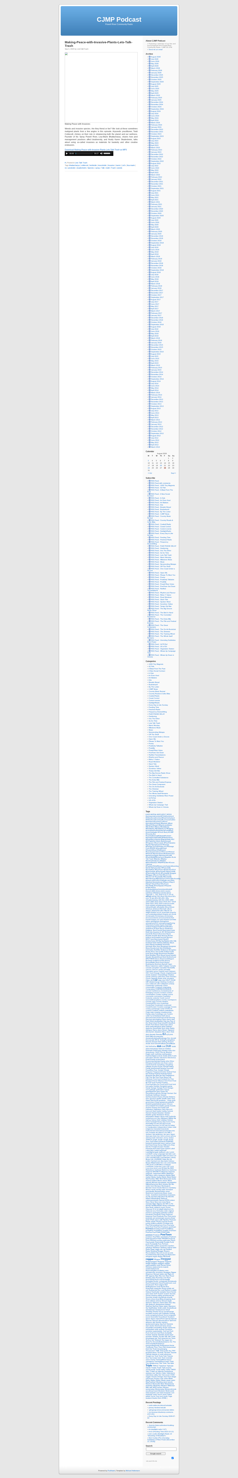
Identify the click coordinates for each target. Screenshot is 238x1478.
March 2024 (155, 122)
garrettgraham (151, 1091)
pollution (159, 1223)
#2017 (164, 814)
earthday (158, 1054)
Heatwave (161, 1115)
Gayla (162, 1091)
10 (165, 894)
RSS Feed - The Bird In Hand (162, 612)
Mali (147, 1175)
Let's (124, 165)
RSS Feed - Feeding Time (160, 537)
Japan (172, 1134)
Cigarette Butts (157, 978)
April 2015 (155, 363)
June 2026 (155, 61)
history (154, 1120)
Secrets (172, 1294)
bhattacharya (74, 165)
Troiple (154, 1368)
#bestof (155, 825)
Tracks (153, 1360)
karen (118, 165)
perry (174, 1216)
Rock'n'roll (158, 1279)
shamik (169, 1297)
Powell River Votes (156, 750)
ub (156, 1371)
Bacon (162, 928)
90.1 (164, 898)
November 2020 (157, 211)
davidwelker (159, 1021)
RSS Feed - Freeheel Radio (161, 540)
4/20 (161, 894)
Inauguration (152, 1127)
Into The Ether (154, 718)
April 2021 (155, 200)
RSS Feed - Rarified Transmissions (156, 589)
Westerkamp (169, 1384)
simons (159, 1301)
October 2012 (156, 431)
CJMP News (153, 689)
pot (161, 1225)
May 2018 (155, 279)
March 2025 (155, 95)
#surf (154, 884)
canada (149, 968)
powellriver (150, 1230)
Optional (149, 1211)
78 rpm (152, 898)
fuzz (147, 1086)
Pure (160, 1244)
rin (173, 1274)
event (171, 1063)
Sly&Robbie (153, 1308)
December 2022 (157, 154)
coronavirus (158, 996)
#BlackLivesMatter (165, 825)
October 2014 (156, 377)
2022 (156, 903)
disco (168, 1032)
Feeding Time (154, 707)
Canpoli (162, 971)
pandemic (149, 1214)
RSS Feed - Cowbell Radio (161, 524)
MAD (172, 1168)
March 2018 (155, 284)
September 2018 (157, 270)
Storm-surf (159, 1326)
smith (164, 1308)
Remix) (163, 1265)
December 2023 (157, 129)
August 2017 (156, 299)
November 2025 (157, 77)
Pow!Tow (157, 1227)
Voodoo (157, 1378)
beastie (155, 935)
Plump (158, 1221)
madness (158, 1170)
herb (167, 1116)
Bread (163, 955)
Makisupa (170, 1173)
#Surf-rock (165, 884)
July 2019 (154, 247)
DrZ (147, 1046)
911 (163, 900)
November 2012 (157, 429)
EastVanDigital (151, 1056)
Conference (156, 991)
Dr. (159, 1040)
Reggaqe (161, 1261)
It (164, 1132)
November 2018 (157, 265)
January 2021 (156, 206)
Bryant (162, 959)
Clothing (163, 982)
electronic (164, 1057)
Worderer (161, 1391)
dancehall (165, 1017)
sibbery (153, 1301)
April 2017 (155, 309)
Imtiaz (172, 1125)
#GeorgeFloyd (161, 848)
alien (162, 910)
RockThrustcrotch (152, 1283)
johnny (173, 1136)
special (168, 1319)
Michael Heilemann (133, 1471)
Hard (155, 1111)
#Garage (166, 845)
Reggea (154, 1263)
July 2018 (154, 274)
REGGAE (166, 1256)
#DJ (172, 839)
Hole (159, 1120)
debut (170, 1025)
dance (167, 1016)
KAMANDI (169, 1141)
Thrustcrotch (150, 1351)
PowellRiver (169, 1229)
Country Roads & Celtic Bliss (159, 694)
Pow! (152, 1227)
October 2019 (156, 240)
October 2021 (156, 186)
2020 (148, 903)
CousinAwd (150, 1005)
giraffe (159, 1098)
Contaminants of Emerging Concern (159, 991)
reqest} (165, 1267)
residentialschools (152, 1269)
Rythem (168, 1290)
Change (157, 973)
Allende (167, 910)
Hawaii (154, 1113)
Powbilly (152, 748)
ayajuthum (150, 928)
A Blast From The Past (157, 669)
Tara (159, 1338)
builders (156, 960)
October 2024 (156, 107)
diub (147, 1034)
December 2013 (157, 399)
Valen (164, 1373)
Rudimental (153, 1290)
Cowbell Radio (154, 696)
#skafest (149, 882)
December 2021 (157, 181)
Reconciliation (151, 1253)
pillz (161, 1220)
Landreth (149, 1154)
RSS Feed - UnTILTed (159, 644)
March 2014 (155, 392)
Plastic (148, 1221)
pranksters (165, 1237)
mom (152, 1186)
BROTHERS (150, 959)
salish (174, 1290)
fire (161, 1075)
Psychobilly (159, 1242)
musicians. (172, 1195)
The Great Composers (157, 784)
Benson (170, 937)
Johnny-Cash (151, 1138)
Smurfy (156, 1311)
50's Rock (161, 896)
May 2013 (155, 415)
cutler (148, 1016)
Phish (152, 1220)
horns (168, 1122)
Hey (159, 1118)
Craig (148, 1012)
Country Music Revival (157, 691)
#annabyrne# (151, 823)
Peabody (160, 1216)
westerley (149, 1385)
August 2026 (156, 57)
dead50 (165, 1023)
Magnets (164, 1172)
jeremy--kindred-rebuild (157, 1407)
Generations (150, 1093)
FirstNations (169, 1075)
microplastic (162, 1182)
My (149, 1197)
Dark (148, 1021)
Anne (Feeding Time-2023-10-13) (161, 1431)
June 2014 (155, 386)
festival (152, 1074)
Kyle (158, 1148)
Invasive (111, 165)
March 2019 (155, 256)
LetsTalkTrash (154, 1157)
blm (168, 944)
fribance (161, 1081)
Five (151, 1077)
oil (158, 1209)
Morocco (165, 1188)
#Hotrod (171, 852)
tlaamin (155, 1354)
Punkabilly (154, 1244)
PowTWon (157, 1237)
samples (163, 1292)
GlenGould (154, 1100)
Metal (170, 1180)
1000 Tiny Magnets (156, 664)
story (165, 1326)
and (147, 914)
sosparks (172, 1315)
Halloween (158, 1109)
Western (164, 1385)
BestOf (166, 939)
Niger (154, 1204)
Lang (155, 1154)
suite (157, 1329)
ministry (166, 1184)
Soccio (161, 1311)
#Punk (158, 873)
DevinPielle (157, 1028)
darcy (169, 1019)
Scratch (161, 1294)
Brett (165, 957)
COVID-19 (168, 1009)
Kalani (156, 1141)
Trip (168, 1363)
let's (172, 1156)
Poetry (151, 743)
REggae (157, 1259)
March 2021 (155, 202)
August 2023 (156, 138)
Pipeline (166, 1220)
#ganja (148, 845)
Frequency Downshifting (158, 712)
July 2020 (154, 220)
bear (164, 934)
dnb (171, 1034)
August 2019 (156, 245)
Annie (174, 914)
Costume (149, 998)
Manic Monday (154, 725)
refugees (149, 1256)
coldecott (84, 165)
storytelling (158, 1327)
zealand (149, 1398)
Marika (168, 1175)
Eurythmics (156, 1063)
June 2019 (155, 250)
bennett (163, 937)
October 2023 (156, 134)
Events (154, 1065)
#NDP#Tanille (163, 862)
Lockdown (167, 1164)
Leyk (162, 1157)
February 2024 (156, 125)
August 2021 (156, 191)
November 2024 (157, 104)
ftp (147, 1082)
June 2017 (155, 304)
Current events (154, 700)
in (146, 1127)
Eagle (148, 1054)
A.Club (151, 673)
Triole (165, 1363)
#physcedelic (156, 868)
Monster (149, 1188)
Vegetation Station (156, 802)
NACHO (171, 1197)
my (147, 1197)
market (148, 1177)
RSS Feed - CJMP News (160, 514)
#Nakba (163, 861)
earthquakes (166, 1054)
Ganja (148, 1088)
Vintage (160, 1377)
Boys (152, 953)
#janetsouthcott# (165, 855)
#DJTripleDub (151, 841)
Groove (170, 1104)
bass (173, 930)
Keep (155, 1145)
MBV (158, 1179)
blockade (149, 946)
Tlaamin (173, 1352)
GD (166, 1091)
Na (166, 1197)
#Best (170, 823)
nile (163, 1204)
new (160, 1202)
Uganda (161, 1371)
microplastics (171, 1182)
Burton (167, 962)
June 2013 (155, 413)
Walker (153, 1380)
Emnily (153, 1059)
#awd (158, 823)
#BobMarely (164, 827)
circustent (170, 978)
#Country (149, 834)
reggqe (167, 1263)
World (167, 1391)
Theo (156, 1347)
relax (159, 1265)
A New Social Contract (157, 671)
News (168, 1202)
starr (147, 1326)
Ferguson (149, 1072)
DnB (147, 1036)
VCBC (172, 1375)
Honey (160, 1122)
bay (151, 932)
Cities (148, 980)
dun (173, 1050)
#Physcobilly (166, 868)
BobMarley (167, 948)
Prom (148, 1240)
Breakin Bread (154, 682)
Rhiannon (149, 1274)
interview (168, 1131)
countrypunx (171, 1000)
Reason (167, 1251)
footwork (164, 1079)
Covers (173, 1007)
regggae (161, 1263)
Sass (151, 1294)
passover (149, 1216)
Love (164, 1166)
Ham (164, 1109)
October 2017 (156, 295)
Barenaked (167, 930)
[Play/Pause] (67, 153)
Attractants (150, 925)
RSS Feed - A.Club (158, 498)
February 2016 (156, 340)
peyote (167, 1218)
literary (148, 1163)
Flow (157, 1077)
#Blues (157, 827)
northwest (171, 1205)
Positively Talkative (156, 746)
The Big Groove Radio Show (159, 773)
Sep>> (173, 473)
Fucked (159, 1082)
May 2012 (155, 442)
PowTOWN (156, 1232)
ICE (163, 1125)
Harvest (149, 1113)
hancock (149, 1111)
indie (174, 1127)
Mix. (172, 1184)
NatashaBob (156, 1198)
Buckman (149, 960)
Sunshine (168, 1329)
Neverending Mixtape (157, 732)
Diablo (172, 1028)
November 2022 (157, 157)
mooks (159, 1188)
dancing (172, 1017)
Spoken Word (154, 766)
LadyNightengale (152, 1152)
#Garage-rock (151, 846)
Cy (151, 1016)
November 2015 (157, 347)
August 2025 (156, 84)
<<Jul (150, 473)
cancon (149, 969)
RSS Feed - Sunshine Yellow (162, 604)
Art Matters (153, 678)
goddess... (163, 1100)
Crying (148, 1014)
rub (147, 1290)
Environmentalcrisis (153, 1061)
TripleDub (163, 1366)
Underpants (168, 1371)
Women (166, 1387)
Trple (164, 1368)
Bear (161, 934)
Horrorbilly (149, 1123)
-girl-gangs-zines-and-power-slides (161, 1410)
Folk (169, 1077)
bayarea (156, 932)
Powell (156, 1229)
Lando (171, 1152)
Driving (165, 1042)
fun (158, 1084)
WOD (155, 1387)
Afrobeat (149, 909)
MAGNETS (157, 1172)
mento (165, 1180)
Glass (148, 1100)
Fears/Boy (150, 1070)
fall (167, 1066)
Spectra (155, 1320)
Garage (154, 1088)
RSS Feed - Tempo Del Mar (161, 606)
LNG (148, 1164)
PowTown (166, 1234)
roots (159, 1286)
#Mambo (157, 859)
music (170, 1193)
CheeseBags (163, 975)
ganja (170, 1086)
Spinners (173, 1320)
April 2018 (155, 281)
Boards (153, 948)
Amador (154, 912)
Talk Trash (171, 1336)
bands (160, 930)
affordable (161, 907)
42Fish (149, 896)
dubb (174, 1046)
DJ (164, 1034)
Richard (156, 1274)
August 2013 (156, 408)
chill (159, 976)
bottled (167, 951)
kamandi (149, 1143)
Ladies (156, 1150)
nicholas (149, 1204)
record (165, 1253)
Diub (172, 1032)
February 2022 (156, 177)
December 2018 (157, 263)
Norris (165, 1205)
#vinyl (148, 891)
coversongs (155, 1009)
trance (169, 1360)
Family (148, 1068)
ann (170, 914)
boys (148, 953)
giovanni (153, 1098)
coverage (167, 1007)
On (172, 1209)
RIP (147, 1276)
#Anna (164, 821)
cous (158, 1003)
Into (147, 1132)
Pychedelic (150, 1246)
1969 (171, 900)
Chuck (148, 978)
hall (167, 1107)
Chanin (163, 973)
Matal (169, 1177)
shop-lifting (159, 1299)
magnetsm (157, 1173)
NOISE (148, 1205)
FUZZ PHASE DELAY (157, 714)
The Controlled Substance (158, 777)
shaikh (155, 1297)
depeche (149, 1028)
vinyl (165, 1377)
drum (153, 1043)
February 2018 (156, 286)
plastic (153, 1221)
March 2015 (155, 365)
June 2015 (155, 358)
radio (174, 1247)
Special (173, 1319)
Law (173, 1154)
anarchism (166, 912)
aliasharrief (156, 910)
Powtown (156, 1235)
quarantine (164, 1246)
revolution (160, 1272)
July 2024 (154, 113)
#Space (166, 882)
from (166, 1081)
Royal (164, 1288)
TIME (157, 1351)
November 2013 (157, 402)
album (169, 909)
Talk (103, 168)
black (148, 944)
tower (155, 1358)
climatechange (154, 982)
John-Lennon (165, 1136)
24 (149, 468)
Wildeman (171, 1385)
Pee (166, 1216)
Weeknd (149, 1384)
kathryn (169, 1143)
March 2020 (155, 229)
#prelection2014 (170, 869)
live (162, 1163)
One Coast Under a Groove (159, 737)
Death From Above (153, 1025)
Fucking (165, 1082)
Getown (163, 1095)
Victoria (154, 1377)
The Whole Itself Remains (158, 793)
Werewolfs (156, 1384)
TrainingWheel (161, 1360)
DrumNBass (170, 1043)
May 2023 (155, 143)
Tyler (148, 1371)
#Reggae (149, 875)
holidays (164, 1120)
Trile (161, 1363)
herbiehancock (151, 1118)
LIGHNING (158, 1159)
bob (158, 948)
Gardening (153, 716)
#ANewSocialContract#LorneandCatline (160, 820)
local (151, 1164)
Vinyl (169, 1377)
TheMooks (150, 1347)
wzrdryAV (149, 1394)
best (152, 939)
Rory (167, 1286)
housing (149, 1125)
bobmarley (150, 950)
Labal (172, 1148)
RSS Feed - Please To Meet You (163, 575)
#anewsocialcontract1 (154, 821)
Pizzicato (172, 1220)
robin (154, 1278)
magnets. (149, 1173)
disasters (158, 1032)
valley (156, 1375)
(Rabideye (157, 893)
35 (170, 894)
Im (169, 1125)
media (173, 1179)
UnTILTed (152, 798)
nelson (172, 1200)
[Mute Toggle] (101, 153)
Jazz (148, 1136)
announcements (165, 918)
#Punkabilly (165, 873)
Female (166, 1070)
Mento (160, 1180)
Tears (173, 1338)
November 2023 (157, 132)
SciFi (156, 1294)
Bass (148, 932)
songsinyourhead (157, 1315)
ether (168, 1061)
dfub (168, 1028)
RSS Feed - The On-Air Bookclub (163, 629)
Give (173, 1098)
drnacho (171, 1042)
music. (148, 1195)
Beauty (165, 935)
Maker (163, 1173)
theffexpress (165, 1345)
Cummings (159, 1014)
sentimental (167, 1295)
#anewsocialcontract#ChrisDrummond (160, 816)
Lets (147, 1157)
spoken (165, 1322)
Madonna (165, 1170)
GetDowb (149, 1095)
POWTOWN (165, 1232)
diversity (152, 1034)
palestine (164, 1213)
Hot (157, 1123)
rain (161, 1249)
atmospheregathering (167, 923)
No (172, 1204)
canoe (156, 971)
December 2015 (157, 345)
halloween (150, 1109)
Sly (147, 1308)
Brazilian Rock (155, 955)
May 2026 (155, 63)
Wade (170, 1378)
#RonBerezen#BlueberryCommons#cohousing (163, 878)
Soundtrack (163, 1317)
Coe (147, 984)
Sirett (162, 1302)
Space (153, 1319)
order (166, 1211)
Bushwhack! (153, 684)
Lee (152, 1156)
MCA (162, 1179)
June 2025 (155, 88)
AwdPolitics (168, 927)
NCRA (167, 1200)
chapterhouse (171, 973)
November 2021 (157, 184)
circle (165, 978)
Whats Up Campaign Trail (158, 805)
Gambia (156, 1086)
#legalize (168, 857)
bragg (156, 953)
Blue (155, 946)
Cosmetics (166, 996)
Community (150, 985)
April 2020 (155, 227)
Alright (148, 912)
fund (166, 1084)
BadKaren (169, 928)
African (171, 907)
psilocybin (167, 1240)
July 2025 (154, 86)
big (162, 941)
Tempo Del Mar (154, 771)
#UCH (153, 887)
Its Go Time (153, 721)
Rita (160, 1276)
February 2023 (156, 150)
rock (165, 1278)
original (171, 1211)
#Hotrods (149, 853)
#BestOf (149, 825)
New (156, 1202)
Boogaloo (172, 950)
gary (158, 1091)
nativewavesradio (152, 1200)
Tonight (149, 1356)
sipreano (149, 1302)
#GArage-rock (161, 846)
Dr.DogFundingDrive (167, 1040)
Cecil (152, 973)
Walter (158, 1380)
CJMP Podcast (119, 19)
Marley (154, 1177)
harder (159, 1111)
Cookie (158, 994)
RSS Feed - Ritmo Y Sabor (161, 595)
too (153, 1356)
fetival (169, 1074)
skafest (167, 1304)
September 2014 (157, 379)
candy (160, 969)
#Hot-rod (164, 852)
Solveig (172, 1313)
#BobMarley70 (160, 829)
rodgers (162, 1285)
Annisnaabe (150, 916)
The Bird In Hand (155, 775)
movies (159, 1189)
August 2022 (156, 163)
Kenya (160, 1145)
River (168, 1276)
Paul (155, 1216)
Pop (147, 1225)
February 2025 (156, 98)
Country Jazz (151, 1001)
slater (166, 1306)
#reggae (173, 873)
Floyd (161, 1077)
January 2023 (156, 152)
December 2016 (157, 318)
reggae (150, 1259)
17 (168, 894)
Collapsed (164, 984)
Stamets (170, 1324)
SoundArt (155, 1317)
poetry (148, 1223)
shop (153, 1299)
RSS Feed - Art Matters (159, 502)
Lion (159, 1161)
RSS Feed (155, 481)
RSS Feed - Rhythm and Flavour (163, 593)
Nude (151, 1207)
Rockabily (149, 1281)
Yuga (170, 1396)
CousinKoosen (151, 1007)
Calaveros (154, 966)
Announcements (152, 918)
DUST (157, 1052)
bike (172, 941)
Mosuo (148, 1189)
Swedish (161, 1335)
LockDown (150, 1166)
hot (154, 1123)
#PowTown (159, 869)
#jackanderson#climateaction (164, 853)
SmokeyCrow (160, 1310)
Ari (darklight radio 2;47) (157, 1429)
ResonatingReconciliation (155, 1270)
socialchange (169, 1311)
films (158, 1075)
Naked (148, 1198)
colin (158, 984)
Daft (163, 1016)
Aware (162, 925)
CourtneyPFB (151, 1003)
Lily (170, 1159)
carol (167, 971)
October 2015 (156, 349)
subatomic (172, 1327)
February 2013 (156, 422)
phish (148, 1220)
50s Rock (168, 896)
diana (160, 1030)
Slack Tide (153, 764)
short (173, 1299)
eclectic (160, 1056)
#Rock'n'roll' (150, 877)
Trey (147, 1363)
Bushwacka (150, 964)
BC (163, 932)
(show (169, 893)
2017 (170, 902)
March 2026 (155, 68)
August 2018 (156, 272)
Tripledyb (170, 1366)
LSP (168, 1166)
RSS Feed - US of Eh (159, 646)
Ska (173, 1302)
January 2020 (156, 234)
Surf (165, 1331)
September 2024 (157, 109)
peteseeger (160, 1218)
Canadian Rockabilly (167, 968)
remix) (168, 1265)
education (150, 1057)
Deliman (169, 1026)
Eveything (169, 1065)
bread (168, 955)
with (151, 1387)
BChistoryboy (170, 932)
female (161, 1070)
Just (151, 1141)
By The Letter (154, 687)
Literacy (171, 1161)
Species (91, 168)
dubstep (165, 1050)
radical (170, 1247)
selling (160, 1295)
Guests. (173, 1106)
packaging (157, 1213)
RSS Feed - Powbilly (158, 582)
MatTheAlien (151, 1179)
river (164, 1276)
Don (169, 1038)
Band (155, 930)
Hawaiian (160, 1113)
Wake (148, 1380)
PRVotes (153, 1240)
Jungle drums (168, 1139)
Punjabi (167, 1242)
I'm (160, 1125)
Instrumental (150, 1131)
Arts (150, 680)
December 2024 (157, 102)
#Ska (172, 880)
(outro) (167, 891)
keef (147, 1145)
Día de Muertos (166, 1052)
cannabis (166, 969)
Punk (172, 1242)
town (160, 1358)
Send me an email (155, 49)
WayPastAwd (151, 1382)
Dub (169, 1046)
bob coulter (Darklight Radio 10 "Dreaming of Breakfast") (159, 1435)
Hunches (155, 1125)
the (171, 1342)
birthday (160, 943)
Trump (158, 1369)
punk (148, 1244)
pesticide (71, 168)
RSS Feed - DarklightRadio (161, 531)
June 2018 (155, 277)
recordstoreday (151, 1255)
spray (97, 168)
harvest (170, 1111)
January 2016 (156, 343)
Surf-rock (153, 1333)
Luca (172, 1166)
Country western (162, 1001)
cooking (164, 994)
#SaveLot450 (151, 880)
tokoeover (167, 1354)
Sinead (164, 1301)
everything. (161, 1065)
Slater (161, 1306)
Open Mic (152, 739)
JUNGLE (149, 1139)
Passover (169, 1214)
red (166, 1255)
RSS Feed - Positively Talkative (162, 579)
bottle (161, 951)
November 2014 (157, 374)
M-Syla (164, 1168)
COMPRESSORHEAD (163, 989)
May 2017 (155, 306)
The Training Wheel (156, 791)
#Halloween (161, 850)
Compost (158, 987)
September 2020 (157, 215)
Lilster (164, 1159)
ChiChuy (154, 976)
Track (148, 1360)
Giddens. (172, 1097)
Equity (163, 1061)
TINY (174, 1351)
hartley (164, 1111)
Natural (162, 1200)
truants (168, 1368)
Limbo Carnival (151, 1161)
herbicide (93, 165)
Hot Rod (162, 1123)
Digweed (171, 1030)
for (169, 1079)
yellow (148, 1396)
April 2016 (155, 336)
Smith (160, 1308)
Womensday (160, 1389)
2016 (165, 902)
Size (170, 1302)
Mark (173, 1175)
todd (107, 168)
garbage (152, 1090)
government (150, 1102)
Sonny (166, 1315)
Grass (157, 1102)
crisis (152, 1012)
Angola (166, 914)
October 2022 (156, 159)
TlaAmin (149, 1354)
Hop (164, 1122)
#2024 (169, 814)
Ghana (160, 1097)
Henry (162, 1116)
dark (173, 1019)
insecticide (102, 165)
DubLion (162, 1049)
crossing (157, 1012)
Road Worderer (154, 762)
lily (168, 1159)
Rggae (173, 1272)
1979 (148, 902)
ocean (163, 1207)
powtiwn (166, 1230)
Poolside (166, 1223)
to (159, 1354)
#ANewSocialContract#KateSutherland (160, 818)
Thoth (155, 1349)
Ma (168, 1168)
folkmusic (149, 1079)
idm (166, 1125)
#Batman (164, 823)
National (164, 1198)
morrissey (172, 1188)
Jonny (166, 1138)
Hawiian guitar (151, 1115)
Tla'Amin (160, 1352)
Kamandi (162, 1141)
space (148, 1319)
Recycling (161, 1255)
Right (170, 1274)
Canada (173, 966)
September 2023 (157, 136)
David (152, 1021)
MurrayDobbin (160, 1191)
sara (147, 1294)
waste (168, 1380)
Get (175, 1093)
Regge (148, 1263)
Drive (160, 1042)
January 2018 (156, 288)
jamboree (159, 1134)
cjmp (160, 980)
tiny (170, 1351)
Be (152, 934)
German (170, 1093)
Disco (164, 1032)
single (169, 1301)
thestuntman (171, 1347)
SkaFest (149, 1306)
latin (170, 1154)
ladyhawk (162, 1150)
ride (166, 1274)
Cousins (160, 1007)
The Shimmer (154, 789)
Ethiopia (149, 1063)
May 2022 (155, 170)
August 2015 (156, 354)
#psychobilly (170, 871)
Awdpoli (155, 927)
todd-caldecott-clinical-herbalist (160, 1405)
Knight (155, 1147)
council (167, 998)
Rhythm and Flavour (156, 757)
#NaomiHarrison (152, 862)
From (170, 1081)
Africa (167, 907)
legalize (159, 1156)
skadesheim (81, 168)
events (148, 1065)
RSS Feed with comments (160, 483)
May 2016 (155, 333)
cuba (153, 1014)
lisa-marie (131, 165)
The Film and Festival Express (160, 782)
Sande (173, 1292)
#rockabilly (159, 877)
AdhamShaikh (151, 907)
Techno (149, 1340)
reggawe (168, 1261)
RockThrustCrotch (166, 1283)
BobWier (157, 950)
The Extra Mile (154, 780)
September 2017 (157, 297)
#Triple (148, 887)
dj (167, 1034)
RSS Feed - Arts (157, 505)
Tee (163, 1340)
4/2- (157, 894)
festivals (164, 1074)
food (159, 1079)
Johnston (160, 1138)
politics (153, 1223)
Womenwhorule (170, 1389)
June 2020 (155, 222)
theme (172, 1345)
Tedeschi (158, 1340)
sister (166, 1302)
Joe (158, 1136)
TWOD (173, 1369)
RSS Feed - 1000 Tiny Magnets (163, 485)
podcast (164, 1221)
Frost (174, 1081)
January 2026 (156, 73)
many (156, 1175)
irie (157, 1132)
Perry (170, 1216)
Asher (148, 921)
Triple (149, 1365)
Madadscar (150, 1170)
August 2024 (156, 111)
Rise (157, 1276)
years (165, 1394)
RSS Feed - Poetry (158, 577)
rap (164, 1249)
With (147, 1387)
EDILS (170, 1056)
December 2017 (157, 290)
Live (165, 1163)
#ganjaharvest (157, 845)
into (173, 1131)
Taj (160, 1336)
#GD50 (153, 848)
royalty (169, 1288)
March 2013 (155, 420)
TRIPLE (156, 1366)
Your (158, 1396)
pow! (148, 1227)
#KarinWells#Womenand (155, 857)
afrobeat (156, 909)
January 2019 (156, 261)
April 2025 (155, 93)
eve (162, 1063)
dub (159, 1046)
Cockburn (170, 982)
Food (155, 1079)
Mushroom (150, 1193)
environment (160, 1059)
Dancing (149, 1019)
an (158, 912)
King (173, 1145)
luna (152, 1168)
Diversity (159, 1034)
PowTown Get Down (156, 753)
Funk (170, 1084)
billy (175, 941)
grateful (171, 1102)
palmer (170, 1213)
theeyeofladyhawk (153, 1345)
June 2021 (155, 195)
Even (166, 1063)
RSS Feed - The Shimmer (160, 631)
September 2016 (157, 324)
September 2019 (157, 243)
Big (160, 941)
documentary (158, 1036)
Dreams (149, 1042)
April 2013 (155, 417)
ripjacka (152, 1276)
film (154, 1075)
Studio (165, 1327)
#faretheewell (166, 841)
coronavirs (150, 996)
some (148, 1315)
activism (152, 905)
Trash (113, 168)
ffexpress (149, 1075)
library (148, 1159)
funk (174, 1084)
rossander (158, 1288)
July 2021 (154, 193)
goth (174, 1100)
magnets (171, 1172)
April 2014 (155, 390)
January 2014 (156, 397)
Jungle (160, 1139)
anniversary (168, 916)
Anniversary (159, 916)
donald (173, 1038)
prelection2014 (151, 1238)
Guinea (149, 1107)
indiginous (150, 1129)
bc (161, 932)
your (162, 1396)
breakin (173, 955)
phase (172, 1218)
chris (168, 976)
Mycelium (161, 1197)
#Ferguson (150, 843)
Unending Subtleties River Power (161, 796)
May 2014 (155, 388)
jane (168, 1134)
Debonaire (164, 1025)
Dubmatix (149, 1050)
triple (172, 1363)
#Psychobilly (150, 873)
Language (161, 1154)
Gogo (169, 1100)
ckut (164, 980)
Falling (171, 1066)
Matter (173, 1177)
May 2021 (155, 197)
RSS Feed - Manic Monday (161, 557)
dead (155, 1023)
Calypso (166, 966)
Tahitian (155, 1336)
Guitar (163, 1107)
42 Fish (151, 666)
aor (158, 919)
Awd (166, 925)
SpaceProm (160, 1319)
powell (162, 1229)
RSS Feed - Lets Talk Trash (161, 555)
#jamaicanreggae (152, 855)
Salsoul (149, 1292)
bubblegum (169, 959)
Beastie (149, 935)
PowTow (149, 1232)
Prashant (172, 1237)
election (157, 1057)
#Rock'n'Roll (158, 875)
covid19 (149, 1010)
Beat (160, 935)
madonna (172, 1170)
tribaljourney (154, 1363)
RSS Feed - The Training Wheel (163, 634)
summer (162, 1329)
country (164, 1000)
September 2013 (157, 406)
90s (167, 898)
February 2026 (156, 70)
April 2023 (155, 145)
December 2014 (157, 372)
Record (159, 1253)
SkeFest (155, 1306)
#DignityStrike (166, 839)
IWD (169, 1132)
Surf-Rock (161, 1333)
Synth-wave (169, 1335)
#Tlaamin (167, 886)
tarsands (164, 1338)
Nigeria (159, 1204)
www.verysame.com (167, 1393)
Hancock (169, 1109)
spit (154, 1322)
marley (159, 1177)
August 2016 (156, 327)
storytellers (150, 1327)
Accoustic (170, 903)
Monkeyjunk (165, 1186)
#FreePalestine (169, 843)
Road (172, 1276)
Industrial (157, 1129)
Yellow (169, 1394)
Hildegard (164, 1118)
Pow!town (165, 1227)
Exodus (155, 1066)
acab (165, 903)
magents (149, 1172)
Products (171, 1238)
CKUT (168, 980)
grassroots (164, 1102)
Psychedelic (150, 1242)
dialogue (149, 1030)
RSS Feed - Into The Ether (161, 550)
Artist (174, 919)
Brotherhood (171, 957)
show (148, 1301)
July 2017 (154, 302)
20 (161, 465)
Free (172, 1079)
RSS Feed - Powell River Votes (162, 584)
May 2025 (155, 91)
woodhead (150, 1391)
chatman (154, 975)
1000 (167, 900)
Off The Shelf (154, 734)
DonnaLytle (150, 1040)
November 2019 (157, 238)
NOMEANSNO (157, 1205)
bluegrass (172, 946)
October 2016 (156, 322)
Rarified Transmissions (157, 755)
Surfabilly (168, 1333)
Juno (148, 1141)
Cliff (147, 982)
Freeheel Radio (154, 709)
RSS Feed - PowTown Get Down (163, 586)
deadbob (171, 1023)
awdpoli (149, 927)
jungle (155, 1139)
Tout (151, 1358)
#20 (149, 814)
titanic (154, 1352)
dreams (155, 1042)
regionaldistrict (151, 1265)
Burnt (158, 962)
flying (166, 1077)
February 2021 (156, 204)
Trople (159, 1368)
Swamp (155, 1335)
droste (148, 1043)
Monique (157, 1186)
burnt (162, 962)
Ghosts (166, 1097)
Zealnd (155, 1398)
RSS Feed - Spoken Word (160, 602)
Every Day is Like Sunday (158, 705)
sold (160, 1313)
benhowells (156, 937)
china (163, 976)
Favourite (169, 1068)
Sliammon (172, 1306)
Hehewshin (150, 1116)
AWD (170, 925)
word (156, 1391)
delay (164, 1026)
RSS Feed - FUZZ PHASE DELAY (163, 546)
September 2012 (157, 433)
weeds (119, 168)
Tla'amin (167, 1352)
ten (171, 1340)
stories (152, 1326)
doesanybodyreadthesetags (156, 1038)
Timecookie (164, 1351)
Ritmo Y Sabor (154, 759)
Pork (151, 1225)
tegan (167, 1340)
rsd (173, 1288)
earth (153, 1054)
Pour (165, 1225)
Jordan (171, 1138)
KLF (150, 1147)
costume (156, 998)
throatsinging (162, 1349)
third (147, 1349)
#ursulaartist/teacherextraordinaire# (159, 889)
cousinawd (167, 1005)
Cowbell (155, 1010)
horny (173, 1122)
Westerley (157, 1385)
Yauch (160, 1394)
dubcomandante (152, 1049)
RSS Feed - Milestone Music (161, 560)
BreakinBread (157, 957)
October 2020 (156, 213)
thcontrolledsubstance (161, 1342)
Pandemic (157, 1214)
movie (153, 1189)
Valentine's (171, 1373)
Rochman (159, 1278)
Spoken (159, 1322)
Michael (155, 1182)
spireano (149, 1322)
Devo (164, 1028)
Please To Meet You (156, 741)
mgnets (149, 1182)
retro (167, 1270)
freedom (149, 1081)
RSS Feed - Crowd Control (161, 526)
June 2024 (155, 116)
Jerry (155, 1136)
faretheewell (155, 1068)
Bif (157, 941)
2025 (161, 903)
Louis (156, 1166)
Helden (157, 1116)
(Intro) (158, 891)
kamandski (157, 1143)
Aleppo (149, 910)
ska (147, 1304)
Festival (158, 1074)
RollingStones (151, 1286)
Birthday (166, 943)
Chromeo (173, 976)
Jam (154, 1134)
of (156, 1209)
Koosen (161, 1147)
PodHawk (111, 1471)
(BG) (154, 891)
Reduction (172, 1255)
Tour (147, 1358)
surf (168, 1331)
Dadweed (158, 1016)
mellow (154, 1180)
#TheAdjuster (159, 886)
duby (170, 1050)
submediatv (150, 1329)
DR (156, 1040)
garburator (160, 1090)
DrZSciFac (153, 1046)
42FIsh (154, 896)
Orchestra (160, 1211)
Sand (169, 1292)
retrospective (151, 1272)
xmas (155, 1394)
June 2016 (155, 331)
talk (162, 1336)
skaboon (152, 1304)
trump (153, 1369)
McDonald (167, 1179)
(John (163, 891)
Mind (161, 1184)
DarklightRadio (154, 703)
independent (163, 1127)
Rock (169, 1278)
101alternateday (152, 900)
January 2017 (156, 315)
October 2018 (156, 268)
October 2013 (156, 404)
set (173, 1295)
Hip (175, 1118)
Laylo (148, 1156)
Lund (160, 1168)
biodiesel (149, 943)
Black (172, 943)
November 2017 (157, 293)
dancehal (149, 1017)
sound (148, 1317)
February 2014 (156, 395)
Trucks (148, 1369)
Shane (148, 1299)
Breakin (149, 957)
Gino (148, 1098)
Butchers (158, 964)
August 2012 (156, 436)
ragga (157, 1249)
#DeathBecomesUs (153, 839)
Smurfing (149, 1311)
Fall (164, 1066)
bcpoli (148, 934)
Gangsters (164, 1086)
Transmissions (159, 1361)
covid (162, 1009)
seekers (154, 1295)
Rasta (148, 1251)
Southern (171, 1317)
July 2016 (154, 329)
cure (165, 1014)
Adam (169, 905)
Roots (163, 1286)
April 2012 (155, 445)
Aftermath (163, 909)
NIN (167, 1204)
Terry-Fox (149, 1342)
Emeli (148, 1059)
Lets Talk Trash (81, 163)
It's (166, 1132)
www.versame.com (153, 1393)
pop (171, 1223)
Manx (151, 1175)
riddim (162, 1274)
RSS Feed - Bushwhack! (160, 509)
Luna (148, 1168)
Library (173, 1157)
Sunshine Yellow (155, 768)
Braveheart (163, 953)
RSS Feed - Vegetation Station (162, 649)
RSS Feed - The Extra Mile (161, 619)
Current (170, 1014)
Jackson (149, 1134)
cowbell (161, 1010)
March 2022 (155, 175)
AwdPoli (161, 927)
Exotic (160, 1066)
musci (168, 1191)
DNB (151, 1036)
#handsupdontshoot (153, 852)
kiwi (147, 1147)
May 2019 (155, 252)
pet (154, 1218)
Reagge (160, 1251)
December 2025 (157, 75)
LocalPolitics (158, 1164)
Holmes (170, 1120)
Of (154, 1209)
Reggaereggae (152, 1261)
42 (172, 894)
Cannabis (149, 971)
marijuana (162, 1175)
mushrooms (158, 1193)
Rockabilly (166, 1279)
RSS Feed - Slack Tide (159, 599)
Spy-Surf (163, 1324)
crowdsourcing (166, 1012)
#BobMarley (150, 829)
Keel (151, 1145)
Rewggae (167, 1272)
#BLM (148, 827)
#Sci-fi (158, 880)
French (155, 1081)
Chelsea (171, 975)
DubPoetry (157, 1050)
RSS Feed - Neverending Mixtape (163, 564)
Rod (157, 1285)
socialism (149, 1313)
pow (172, 1225)
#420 (159, 814)
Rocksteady (172, 1281)
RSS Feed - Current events (161, 529)
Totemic (170, 1356)
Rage (153, 1249)
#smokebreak (158, 882)
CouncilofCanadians (153, 1000)
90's (160, 898)
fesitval (170, 1072)
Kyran (162, 1148)
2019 (174, 902)
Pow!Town (150, 1229)
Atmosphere (164, 921)
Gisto (169, 1098)
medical (149, 1180)
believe (149, 937)
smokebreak (150, 1310)
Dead (160, 1023)
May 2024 (155, 118)
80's (157, 898)
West (162, 1384)
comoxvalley (150, 987)
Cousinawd (159, 1005)
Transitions (150, 1361)
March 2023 (155, 147)
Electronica (172, 1057)
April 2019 (155, 254)
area (162, 919)
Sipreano (156, 1302)
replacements (158, 1267)
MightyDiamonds (152, 1184)
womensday (150, 1389)
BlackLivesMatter (156, 944)
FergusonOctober (160, 1072)
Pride (159, 1238)
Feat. (156, 1070)
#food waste (159, 843)
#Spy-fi (172, 882)
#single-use (165, 880)
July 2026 (154, 59)
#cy (154, 834)
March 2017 (155, 311)
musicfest (154, 1195)
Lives (169, 1163)
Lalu (167, 1152)
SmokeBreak (171, 1308)
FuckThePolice (151, 1084)
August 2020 (156, 218)
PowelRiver (158, 1230)
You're (153, 1396)
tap (156, 1338)
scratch (167, 1294)
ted (153, 1340)
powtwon (149, 1237)
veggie (148, 1377)
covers (148, 1009)
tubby (163, 1369)
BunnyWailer (151, 962)
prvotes (160, 1240)
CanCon (155, 969)
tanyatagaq (150, 1338)
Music (151, 730)
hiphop (148, 1120)
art (171, 919)
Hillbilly (171, 1118)
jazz (151, 1136)
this (151, 1349)
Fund (162, 1084)
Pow (169, 1225)
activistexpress (161, 905)
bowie (172, 951)
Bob (161, 948)
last (167, 1154)
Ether (172, 1061)
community (158, 985)
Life (152, 1159)
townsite (169, 1358)
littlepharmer (156, 1163)
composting (166, 987)
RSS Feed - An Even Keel (160, 500)
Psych (173, 1240)
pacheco (149, 1213)
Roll (166, 1285)
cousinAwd (164, 1003)
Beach (156, 934)
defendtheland (156, 1026)
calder (160, 966)
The (174, 1342)
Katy (173, 1143)
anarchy (173, 912)
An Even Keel (154, 675)
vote (162, 1378)
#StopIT (149, 884)
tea (169, 1338)
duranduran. (150, 1052)
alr (171, 910)
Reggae (166, 1259)
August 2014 (156, 381)
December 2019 (157, 236)
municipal (169, 1189)
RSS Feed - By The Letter (160, 512)
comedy (171, 984)
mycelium (154, 1197)
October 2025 (156, 79)
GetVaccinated (151, 1097)
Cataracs (172, 971)
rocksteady (163, 1281)
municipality (150, 1191)
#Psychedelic (161, 871)
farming (163, 1068)
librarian (167, 1157)
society (156, 1313)
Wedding (159, 1382)
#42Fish (154, 814)
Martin (164, 1177)
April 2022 (155, 172)
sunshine (149, 1331)
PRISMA (165, 1238)
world (172, 1391)
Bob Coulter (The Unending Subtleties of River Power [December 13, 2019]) (161, 1439)
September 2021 (157, 188)
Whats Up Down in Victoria (159, 807)
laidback (162, 1152)
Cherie (148, 976)
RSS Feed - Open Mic (159, 573)
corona (170, 994)
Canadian (156, 968)
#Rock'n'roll (167, 875)
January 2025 (156, 100)
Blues (148, 948)
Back (158, 928)
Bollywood (165, 950)
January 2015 (156, 370)
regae (155, 1256)
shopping (167, 1299)
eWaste (149, 1066)
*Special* (149, 894)
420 (160, 900)
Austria (157, 925)
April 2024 (155, 120)
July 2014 (154, 383)
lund (156, 1168)
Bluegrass (165, 946)
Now (147, 1207)
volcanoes (150, 1378)
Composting (150, 989)
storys (169, 1326)
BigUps (167, 941)
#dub (158, 841)
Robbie (149, 1278)
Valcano (159, 1373)
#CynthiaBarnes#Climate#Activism (158, 836)
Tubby (168, 1369)
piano (157, 1220)
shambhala (162, 1297)
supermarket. (158, 1331)
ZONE (164, 1398)
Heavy (167, 1115)
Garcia (166, 1090)
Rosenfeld (150, 1288)
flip (154, 1077)
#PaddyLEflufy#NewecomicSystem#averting (162, 866)
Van (160, 1375)
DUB (164, 1046)
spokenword (150, 1324)
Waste (163, 1380)
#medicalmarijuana (153, 861)
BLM (165, 944)
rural (163, 1290)
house (168, 1123)
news (164, 1202)
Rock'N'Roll (150, 1279)
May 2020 (155, 225)
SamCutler (156, 1292)
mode (148, 1186)
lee (155, 1156)
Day (165, 1021)
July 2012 (154, 438)
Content (163, 992)
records (170, 1253)
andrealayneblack (156, 914)
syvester (149, 1336)
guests (167, 1106)
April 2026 (155, 66)
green (164, 1104)
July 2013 (154, 411)
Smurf (167, 1310)
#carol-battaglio (152, 832)
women (160, 1387)
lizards (173, 1163)
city (151, 980)
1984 (152, 902)
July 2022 (154, 166)
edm (174, 1056)
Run (159, 1290)
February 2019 (156, 259)
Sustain (149, 1335)
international (160, 1131)
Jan (165, 1134)
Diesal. (165, 1030)
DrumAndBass (160, 1043)
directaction (150, 1032)
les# (164, 1156)
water (173, 1380)
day (168, 1021)
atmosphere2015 (152, 923)
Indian (170, 1127)
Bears (168, 934)
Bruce (157, 959)
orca (154, 1211)
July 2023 (154, 141)
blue (159, 946)
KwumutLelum (151, 1148)
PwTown (165, 1244)
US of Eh (152, 800)
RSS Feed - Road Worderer (161, 597)
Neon (148, 1202)
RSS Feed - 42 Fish (158, 488)
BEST (148, 939)
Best (156, 939)
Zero (160, 1398)
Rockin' (156, 1281)
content (169, 992)
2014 (156, 902)
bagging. (149, 930)
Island (160, 1132)
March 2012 (155, 447)
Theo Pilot (162, 1347)
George (164, 1093)
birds (155, 943)
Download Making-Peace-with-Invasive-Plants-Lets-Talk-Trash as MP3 (96, 150)
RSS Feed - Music (157, 562)
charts (148, 975)
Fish (147, 1077)
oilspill (161, 1209)
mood (154, 1188)
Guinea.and (156, 1107)
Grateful (149, 1104)
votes (166, 1378)
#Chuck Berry (163, 832)
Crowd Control (154, 698)
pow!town (172, 1227)
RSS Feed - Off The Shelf (160, 566)
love (160, 1166)
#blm (153, 827)
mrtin (164, 1189)
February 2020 (156, 231)
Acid (147, 905)
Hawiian (167, 1113)
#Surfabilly (150, 886)
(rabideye (149, 893)
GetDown (157, 1095)
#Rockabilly (167, 877)
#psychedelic (151, 871)
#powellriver (150, 869)
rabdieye (149, 1247)
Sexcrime (149, 1297)
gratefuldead (157, 1104)
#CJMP (171, 832)
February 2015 (156, 367)
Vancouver (166, 1375)
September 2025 (157, 82)
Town (164, 1358)
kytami (167, 1148)
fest (147, 1074)
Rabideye (156, 1247)
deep (148, 1026)
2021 (152, 903)
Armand (167, 919)
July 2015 (154, 356)
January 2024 (156, 127)
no (66, 168)
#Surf (158, 884)
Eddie (165, 1056)
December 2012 (157, 426)
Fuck (154, 1082)
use (154, 1373)
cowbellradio (169, 1010)
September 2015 (157, 352)
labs (152, 1150)
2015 (161, 902)
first (163, 1075)
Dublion (168, 1049)
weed (165, 1382)
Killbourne (167, 1145)
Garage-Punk (162, 1088)
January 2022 (156, 179)
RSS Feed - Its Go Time (160, 553)
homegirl (153, 1122)
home (148, 1122)
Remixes (149, 1267)
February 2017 (156, 313)
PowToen (172, 1230)
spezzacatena (164, 1320)
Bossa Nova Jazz (152, 951)
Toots (161, 1356)
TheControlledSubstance (155, 1343)
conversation (151, 994)
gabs (151, 1086)
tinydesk (149, 1352)
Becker (170, 935)
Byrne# (165, 964)
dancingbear (157, 1019)
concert (149, 991)
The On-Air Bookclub (156, 787)
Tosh (165, 1356)
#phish (148, 868)
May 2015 (155, 361)
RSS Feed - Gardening (159, 548)
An (160, 912)
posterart (156, 1225)
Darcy (164, 1019)
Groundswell (150, 1106)
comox (165, 985)
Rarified (169, 1249)
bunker (162, 960)
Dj (169, 1034)
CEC (148, 973)
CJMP (155, 980)
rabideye (163, 1247)
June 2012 (155, 440)
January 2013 (156, 424)
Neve (152, 1202)
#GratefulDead (151, 850)
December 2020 (157, 209)
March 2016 (155, 338)
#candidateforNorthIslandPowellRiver (159, 830)
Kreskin (167, 1147)
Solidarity (165, 1313)
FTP (150, 1082)
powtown (149, 1235)
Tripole (148, 1368)
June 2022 (155, 168)
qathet (157, 1246)
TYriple (152, 1371)
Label (148, 1150)
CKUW (172, 980)
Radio (148, 1249)
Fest (174, 1072)
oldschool (167, 1209)
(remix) (164, 893)
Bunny (167, 960)
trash (167, 1361)
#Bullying (169, 829)
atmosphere (155, 921)
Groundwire (159, 1106)
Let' (175, 1156)
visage (173, 1377)
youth (166, 1396)
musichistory (163, 1195)
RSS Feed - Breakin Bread (161, 507)
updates (149, 1373)
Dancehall (157, 1017)
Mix (170, 1184)
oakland (157, 1207)
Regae (160, 1256)
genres (158, 1093)
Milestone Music (155, 728)
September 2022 (157, 161)
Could (162, 998)
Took (157, 1356)
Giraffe (164, 1098)
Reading (154, 1251)
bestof (160, 939)
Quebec (171, 1246)
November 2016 (157, 320)
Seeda (148, 1295)
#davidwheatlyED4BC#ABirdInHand (159, 837)
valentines (150, 1375)
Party (163, 1214)
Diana (155, 1030)
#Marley (164, 859)
